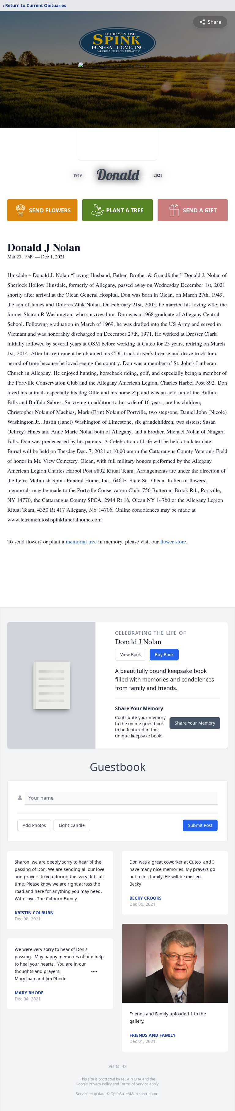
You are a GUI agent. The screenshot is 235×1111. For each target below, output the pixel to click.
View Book (130, 654)
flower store (173, 541)
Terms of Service (134, 1084)
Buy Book (164, 654)
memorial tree (81, 541)
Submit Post (200, 825)
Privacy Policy (100, 1084)
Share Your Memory (195, 723)
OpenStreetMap (124, 1093)
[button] (175, 963)
